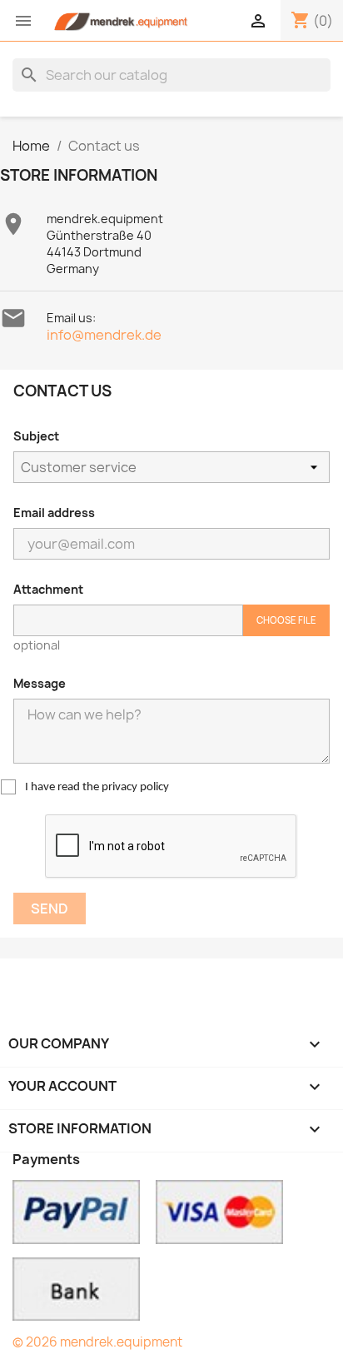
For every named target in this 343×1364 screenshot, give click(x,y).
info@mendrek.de (104, 335)
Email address (54, 512)
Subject (36, 436)
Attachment (48, 589)
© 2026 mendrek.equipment (97, 1342)
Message (39, 683)
